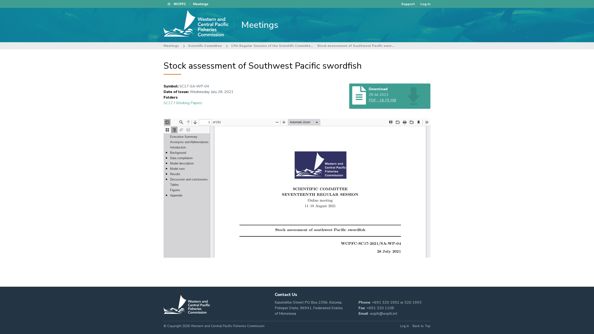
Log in (425, 4)
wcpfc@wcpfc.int (383, 313)
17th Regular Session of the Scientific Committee (272, 46)
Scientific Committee (205, 46)
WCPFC (180, 4)
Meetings (171, 46)
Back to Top (421, 326)
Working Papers (189, 103)
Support (408, 4)
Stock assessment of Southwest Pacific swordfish (358, 46)
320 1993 (413, 302)
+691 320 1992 (385, 302)
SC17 (168, 103)
